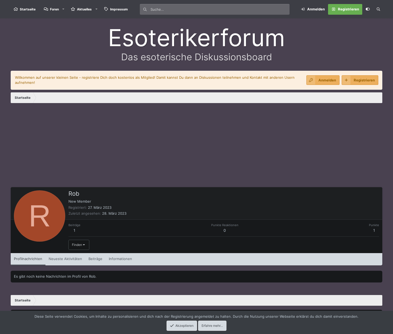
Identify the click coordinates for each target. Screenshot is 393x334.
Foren (54, 9)
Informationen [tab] (120, 259)
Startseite (28, 9)
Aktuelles (84, 9)
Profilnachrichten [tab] (28, 259)
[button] (63, 9)
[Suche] (378, 9)
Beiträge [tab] (95, 259)
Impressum (119, 9)
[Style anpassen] (367, 9)
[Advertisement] (196, 147)
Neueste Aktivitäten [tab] (65, 259)
